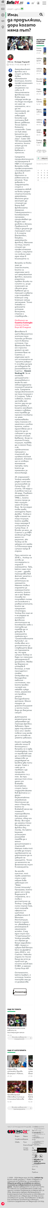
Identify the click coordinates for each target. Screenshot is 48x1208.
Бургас (25, 1139)
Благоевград (27, 1145)
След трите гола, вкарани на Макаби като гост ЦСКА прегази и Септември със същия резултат (39, 90)
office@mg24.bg (36, 1165)
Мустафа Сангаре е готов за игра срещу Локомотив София (39, 100)
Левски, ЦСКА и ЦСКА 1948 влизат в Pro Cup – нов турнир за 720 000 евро (39, 59)
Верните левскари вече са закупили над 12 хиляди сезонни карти (39, 111)
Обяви (17, 1142)
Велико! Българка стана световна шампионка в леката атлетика (39, 80)
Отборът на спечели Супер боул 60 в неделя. (23, 323)
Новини (17, 1130)
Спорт (17, 1133)
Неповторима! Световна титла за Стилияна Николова (15, 1097)
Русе (25, 1142)
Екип (33, 1169)
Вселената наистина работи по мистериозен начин (16, 1030)
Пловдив (26, 1130)
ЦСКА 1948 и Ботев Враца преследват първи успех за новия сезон (39, 131)
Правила (35, 1172)
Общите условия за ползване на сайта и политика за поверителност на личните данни (24, 1185)
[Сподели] (10, 80)
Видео (17, 1136)
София (25, 1133)
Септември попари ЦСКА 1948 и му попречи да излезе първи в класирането (39, 49)
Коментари (20, 992)
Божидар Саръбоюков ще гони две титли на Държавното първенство (39, 141)
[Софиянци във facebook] (36, 1156)
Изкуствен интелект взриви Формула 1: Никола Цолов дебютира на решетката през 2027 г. (15, 1071)
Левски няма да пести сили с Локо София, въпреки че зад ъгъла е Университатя (39, 121)
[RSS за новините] (41, 1156)
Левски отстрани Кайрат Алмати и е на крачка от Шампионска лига (39, 70)
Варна (25, 1136)
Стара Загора (25, 1149)
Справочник (19, 1139)
